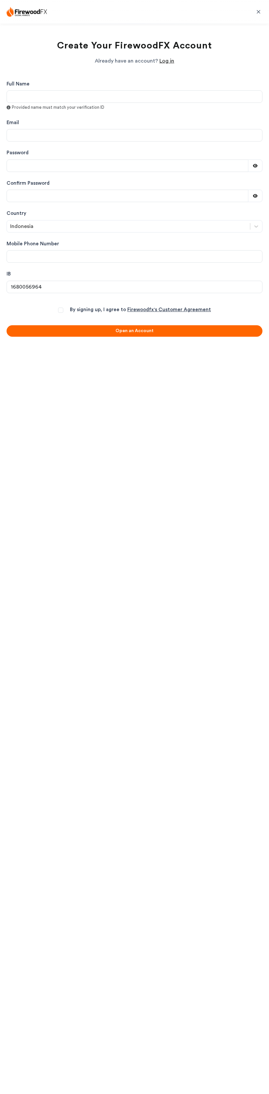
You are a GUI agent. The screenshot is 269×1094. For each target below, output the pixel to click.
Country (16, 213)
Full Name (18, 84)
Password (18, 152)
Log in (166, 61)
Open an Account (134, 331)
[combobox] (10, 226)
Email (13, 122)
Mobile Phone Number (33, 243)
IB (9, 274)
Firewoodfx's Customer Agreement (169, 309)
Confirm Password (28, 183)
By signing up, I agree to (140, 309)
